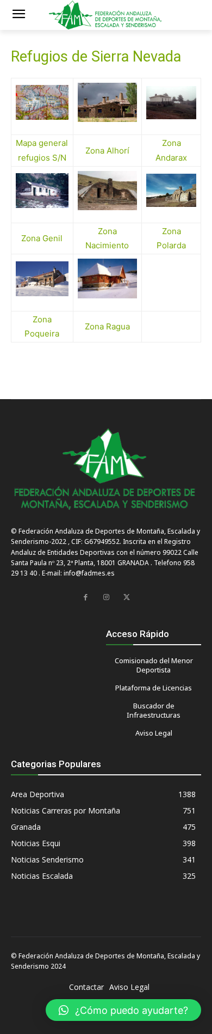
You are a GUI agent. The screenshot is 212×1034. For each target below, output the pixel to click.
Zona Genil (42, 238)
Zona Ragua (107, 326)
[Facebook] (85, 597)
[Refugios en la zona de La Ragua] (107, 278)
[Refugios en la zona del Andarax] (171, 102)
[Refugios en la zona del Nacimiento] (107, 190)
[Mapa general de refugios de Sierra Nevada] (42, 102)
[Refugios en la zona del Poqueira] (42, 278)
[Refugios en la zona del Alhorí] (107, 102)
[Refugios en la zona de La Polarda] (171, 190)
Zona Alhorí (107, 150)
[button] (123, 1010)
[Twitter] (127, 597)
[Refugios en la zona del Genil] (42, 190)
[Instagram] (106, 597)
